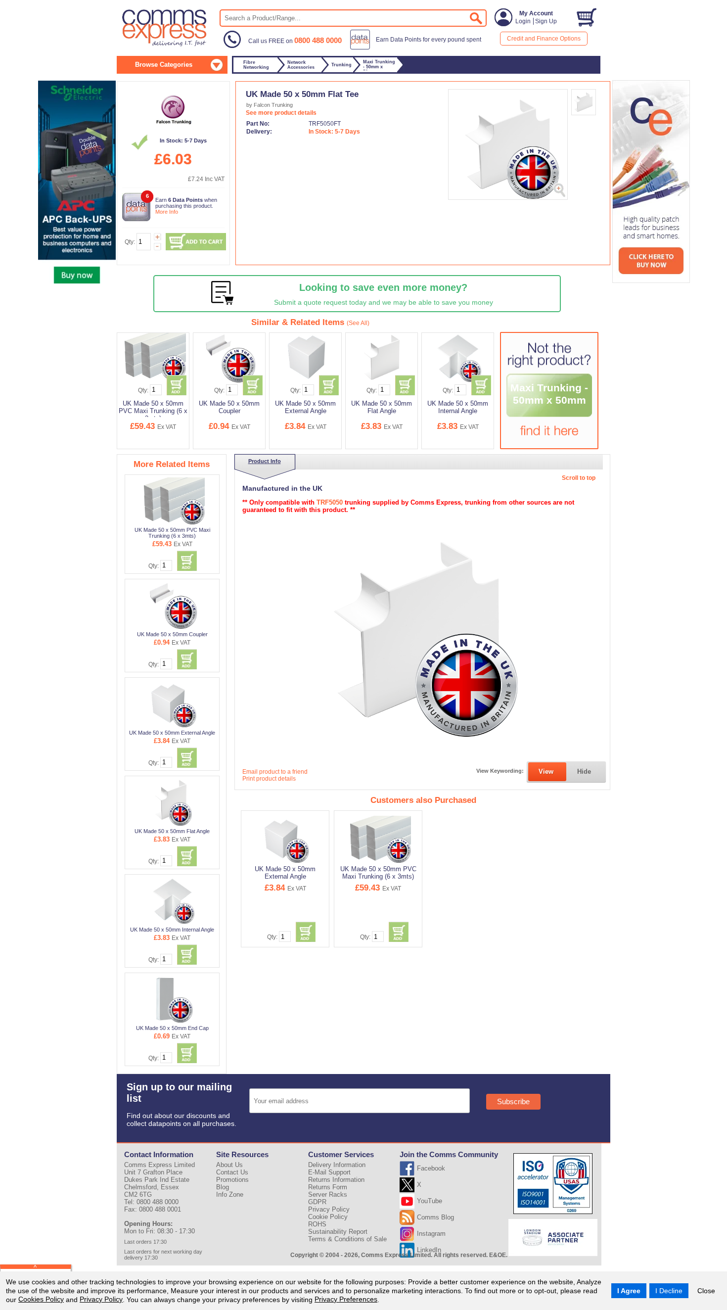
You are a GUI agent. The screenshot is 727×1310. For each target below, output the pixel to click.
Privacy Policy (101, 1299)
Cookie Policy (328, 1216)
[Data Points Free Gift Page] (417, 47)
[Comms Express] (165, 45)
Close (706, 1291)
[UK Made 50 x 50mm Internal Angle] (173, 900)
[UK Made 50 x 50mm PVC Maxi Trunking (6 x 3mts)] (173, 500)
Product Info (264, 461)
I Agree (628, 1291)
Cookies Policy (41, 1299)
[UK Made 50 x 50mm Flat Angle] (173, 801)
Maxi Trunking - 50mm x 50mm (549, 394)
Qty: (130, 241)
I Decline (668, 1291)
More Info (166, 212)
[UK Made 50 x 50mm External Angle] (172, 703)
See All (358, 323)
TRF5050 (330, 502)
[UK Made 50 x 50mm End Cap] (173, 998)
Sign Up (546, 21)
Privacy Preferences (346, 1299)
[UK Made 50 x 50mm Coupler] (173, 605)
